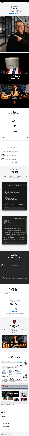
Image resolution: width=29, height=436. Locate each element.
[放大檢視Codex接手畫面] (14, 196)
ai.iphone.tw (2, 0)
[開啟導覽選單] (27, 2)
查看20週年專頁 (14, 332)
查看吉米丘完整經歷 (14, 162)
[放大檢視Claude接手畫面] (14, 230)
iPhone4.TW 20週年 (6, 434)
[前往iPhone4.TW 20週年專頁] (14, 102)
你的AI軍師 (2, 2)
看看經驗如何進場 (17, 13)
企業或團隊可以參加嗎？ (5, 426)
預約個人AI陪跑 (11, 13)
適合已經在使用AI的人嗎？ (5, 423)
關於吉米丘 (2, 434)
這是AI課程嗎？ (3, 416)
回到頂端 (9, 434)
